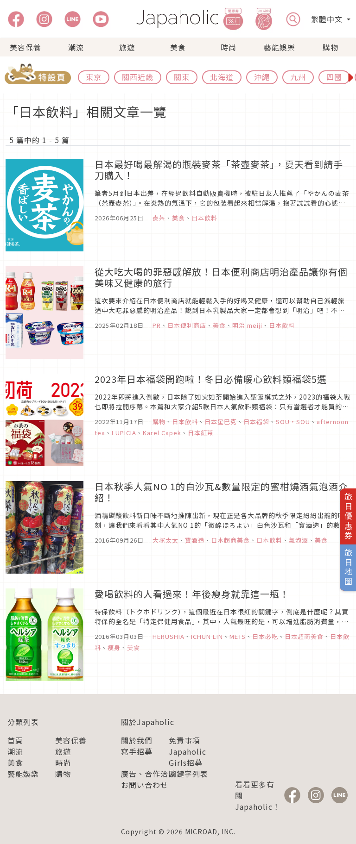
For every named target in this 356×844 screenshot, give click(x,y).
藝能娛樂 (279, 47)
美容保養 (25, 47)
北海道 (222, 76)
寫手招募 (137, 751)
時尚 (228, 47)
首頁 (15, 740)
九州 (298, 76)
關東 (182, 76)
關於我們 (137, 740)
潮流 (76, 47)
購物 (330, 47)
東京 (94, 76)
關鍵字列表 (188, 773)
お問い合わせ (144, 784)
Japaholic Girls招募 (187, 757)
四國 (334, 76)
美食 (178, 47)
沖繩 (262, 76)
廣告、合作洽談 (148, 773)
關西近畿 (137, 76)
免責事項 (184, 740)
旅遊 (127, 47)
